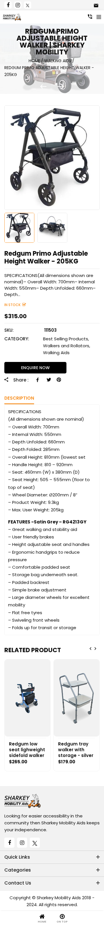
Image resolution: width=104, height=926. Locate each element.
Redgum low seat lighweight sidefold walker (27, 749)
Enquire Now (35, 368)
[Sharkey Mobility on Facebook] (8, 5)
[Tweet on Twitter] (49, 379)
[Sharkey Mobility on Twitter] (27, 5)
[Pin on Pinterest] (59, 379)
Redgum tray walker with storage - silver (75, 749)
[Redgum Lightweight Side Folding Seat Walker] (46, 87)
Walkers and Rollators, (66, 346)
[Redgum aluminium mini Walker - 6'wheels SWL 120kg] (60, 87)
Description (19, 398)
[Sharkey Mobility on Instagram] (17, 5)
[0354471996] (90, 17)
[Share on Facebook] (38, 379)
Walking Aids (56, 353)
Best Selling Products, (66, 339)
